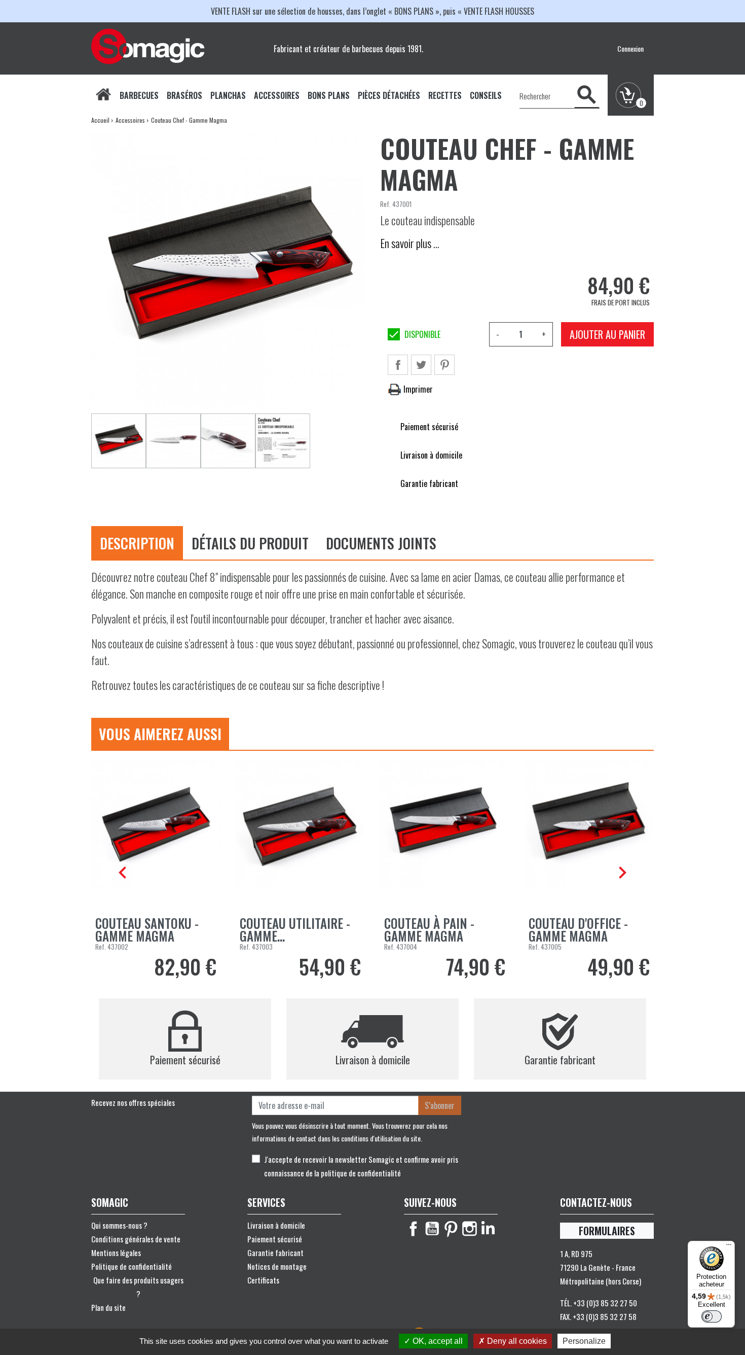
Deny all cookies (516, 1341)
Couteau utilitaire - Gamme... (295, 929)
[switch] (711, 1316)
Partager (398, 365)
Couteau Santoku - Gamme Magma (147, 929)
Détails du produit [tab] (250, 543)
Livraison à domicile (276, 1225)
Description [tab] (137, 543)
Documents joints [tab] (381, 543)
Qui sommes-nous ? (119, 1225)
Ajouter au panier (607, 334)
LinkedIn (488, 1229)
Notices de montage (277, 1266)
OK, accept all (437, 1341)
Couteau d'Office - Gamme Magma (578, 929)
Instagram (469, 1229)
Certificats (263, 1279)
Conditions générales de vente (135, 1238)
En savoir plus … (409, 243)
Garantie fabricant (275, 1252)
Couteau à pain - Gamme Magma (429, 929)
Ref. (385, 204)
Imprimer (417, 389)
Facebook (413, 1229)
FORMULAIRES (607, 1230)
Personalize (584, 1341)
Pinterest (444, 365)
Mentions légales (116, 1252)
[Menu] (729, 1247)
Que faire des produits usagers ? (138, 1286)
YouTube (432, 1229)
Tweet (421, 365)
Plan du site (108, 1307)
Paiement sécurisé (274, 1238)
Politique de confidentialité (131, 1266)
